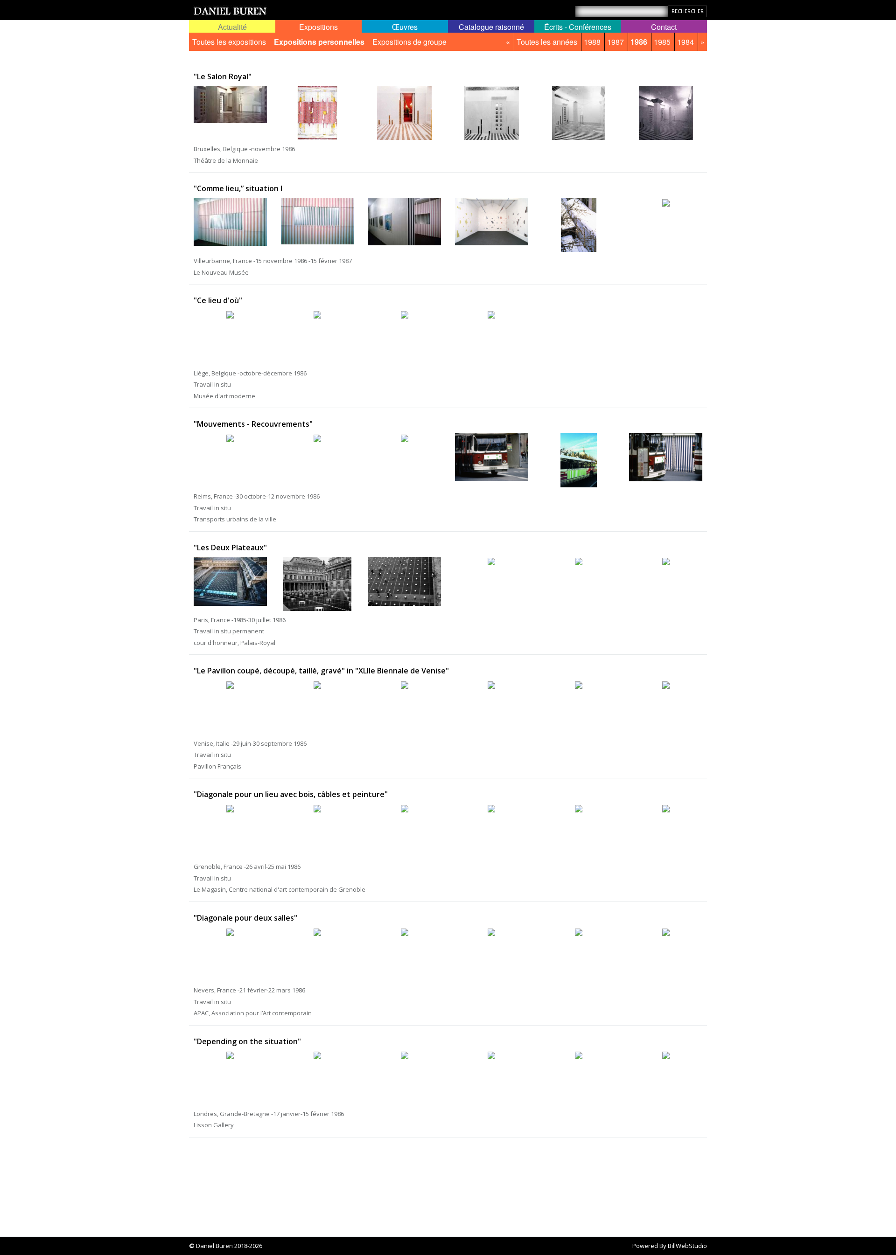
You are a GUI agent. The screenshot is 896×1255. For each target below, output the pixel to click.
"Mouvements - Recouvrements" (253, 424)
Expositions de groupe (409, 41)
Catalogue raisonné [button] (491, 26)
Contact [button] (664, 26)
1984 (685, 41)
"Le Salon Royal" (223, 76)
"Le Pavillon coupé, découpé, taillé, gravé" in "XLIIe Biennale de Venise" (321, 671)
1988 (592, 41)
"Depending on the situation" (247, 1041)
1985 (662, 41)
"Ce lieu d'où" (218, 300)
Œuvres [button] (405, 26)
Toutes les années (547, 41)
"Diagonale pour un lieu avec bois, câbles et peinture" (291, 794)
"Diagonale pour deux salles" (245, 918)
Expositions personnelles (319, 41)
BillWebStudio (687, 1245)
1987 (615, 41)
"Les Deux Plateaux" (230, 547)
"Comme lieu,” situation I (238, 188)
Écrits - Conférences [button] (577, 26)
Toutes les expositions (229, 41)
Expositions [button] (318, 26)
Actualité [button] (232, 26)
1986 (638, 41)
